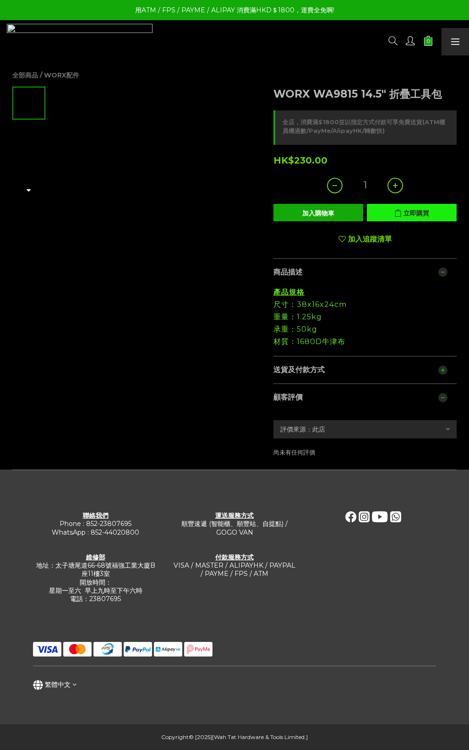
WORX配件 (61, 75)
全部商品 (25, 75)
